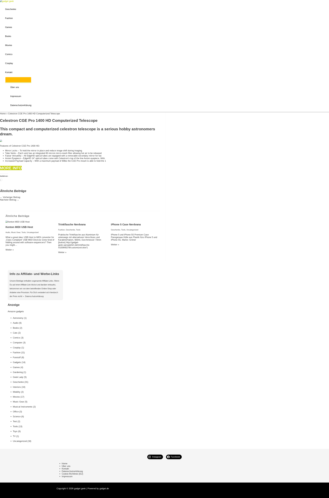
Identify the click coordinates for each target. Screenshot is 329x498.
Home (3, 113)
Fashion (9, 18)
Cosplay (9, 63)
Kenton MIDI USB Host (19, 227)
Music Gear (15, 232)
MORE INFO (11, 168)
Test (15, 421)
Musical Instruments (22, 407)
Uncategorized (33, 232)
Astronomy (18, 318)
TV (14, 436)
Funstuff (17, 357)
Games (8, 27)
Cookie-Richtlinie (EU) (72, 474)
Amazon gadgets (16, 311)
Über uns (14, 87)
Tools (23, 232)
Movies (8, 45)
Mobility (16, 392)
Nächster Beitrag (9, 200)
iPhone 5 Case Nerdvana (126, 224)
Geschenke (10, 9)
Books (8, 36)
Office (16, 411)
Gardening (18, 372)
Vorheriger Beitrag (10, 197)
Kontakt (8, 72)
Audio (8, 232)
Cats (15, 333)
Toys (15, 431)
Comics (8, 54)
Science (17, 416)
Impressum (15, 96)
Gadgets (17, 362)
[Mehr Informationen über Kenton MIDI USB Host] (18, 222)
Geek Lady (18, 377)
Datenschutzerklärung (20, 105)
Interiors (17, 387)
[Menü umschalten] (18, 80)
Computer (17, 342)
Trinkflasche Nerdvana (72, 224)
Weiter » (10, 250)
